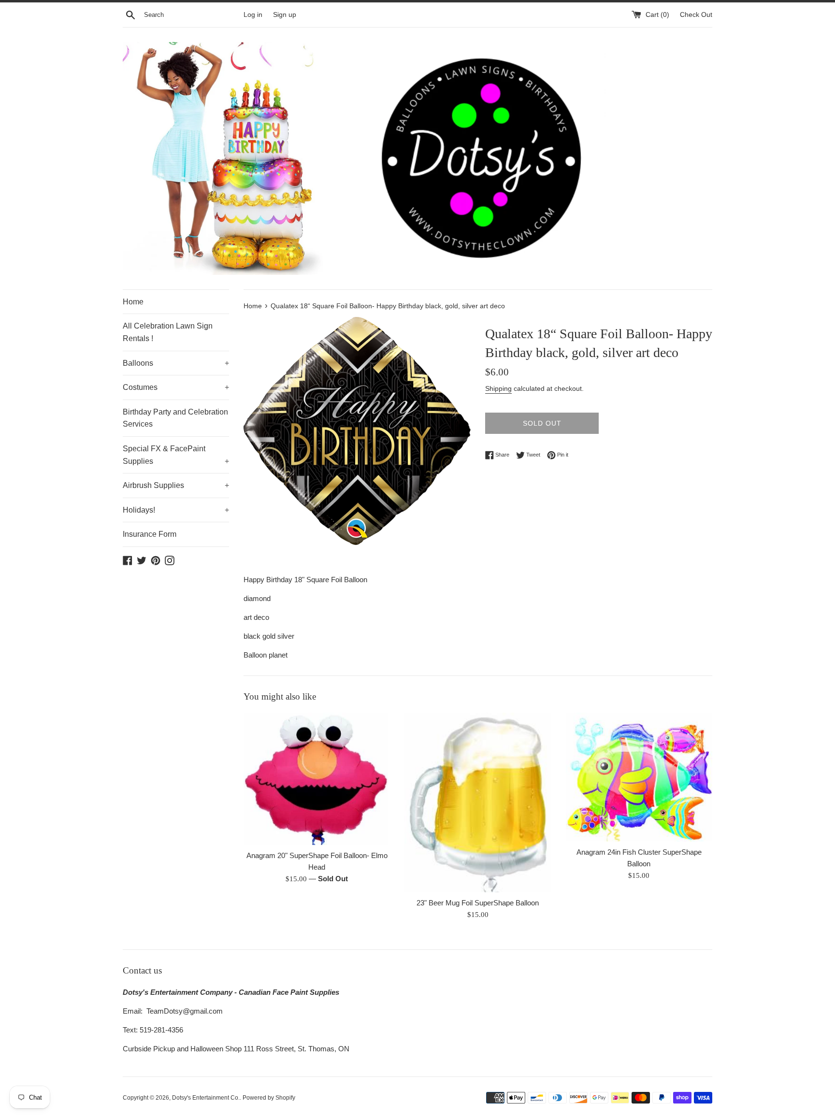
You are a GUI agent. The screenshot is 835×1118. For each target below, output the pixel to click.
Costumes (176, 387)
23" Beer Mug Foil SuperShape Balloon (478, 903)
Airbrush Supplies (176, 485)
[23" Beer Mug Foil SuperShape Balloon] (477, 802)
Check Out (696, 14)
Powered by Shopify (269, 1097)
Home (133, 302)
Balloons (176, 363)
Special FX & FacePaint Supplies (176, 454)
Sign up (284, 14)
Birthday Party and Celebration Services (175, 418)
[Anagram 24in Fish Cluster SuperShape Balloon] (639, 777)
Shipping (498, 388)
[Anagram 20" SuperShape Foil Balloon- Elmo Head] (317, 779)
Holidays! (176, 510)
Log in (253, 14)
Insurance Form (149, 534)
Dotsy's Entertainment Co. (206, 1097)
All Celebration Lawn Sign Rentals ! (168, 332)
